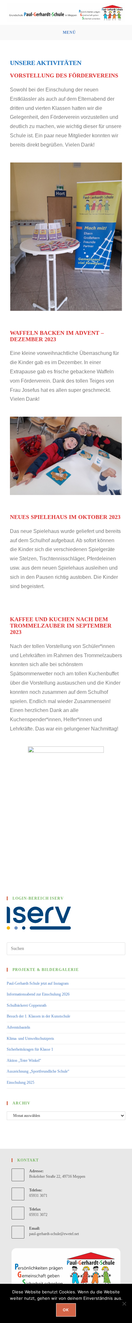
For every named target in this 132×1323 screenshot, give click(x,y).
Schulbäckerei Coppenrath (26, 1005)
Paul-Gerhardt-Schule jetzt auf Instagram (38, 983)
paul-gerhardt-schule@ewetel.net (54, 1234)
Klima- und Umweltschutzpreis (30, 1038)
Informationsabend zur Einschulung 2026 (38, 994)
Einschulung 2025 (20, 1082)
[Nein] (124, 1303)
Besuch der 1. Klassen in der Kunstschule (38, 1016)
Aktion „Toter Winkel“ (24, 1060)
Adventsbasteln (18, 1027)
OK (66, 1309)
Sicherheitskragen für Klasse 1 (30, 1049)
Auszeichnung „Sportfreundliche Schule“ (38, 1071)
